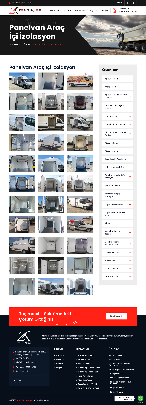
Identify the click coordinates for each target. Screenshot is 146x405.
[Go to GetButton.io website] (140, 402)
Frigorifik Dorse (111, 143)
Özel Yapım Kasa (112, 252)
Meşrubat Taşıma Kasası (113, 232)
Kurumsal (54, 10)
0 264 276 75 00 (23, 358)
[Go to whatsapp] (140, 398)
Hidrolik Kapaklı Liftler (114, 167)
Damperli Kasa (111, 116)
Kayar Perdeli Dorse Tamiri (89, 388)
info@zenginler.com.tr (21, 3)
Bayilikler (94, 10)
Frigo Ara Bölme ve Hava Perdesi (116, 133)
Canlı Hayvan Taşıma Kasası (114, 107)
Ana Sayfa (14, 44)
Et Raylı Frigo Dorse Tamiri (89, 368)
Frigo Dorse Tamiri (85, 376)
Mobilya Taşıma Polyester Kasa (112, 243)
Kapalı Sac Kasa (112, 185)
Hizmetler (79, 10)
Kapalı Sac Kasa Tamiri (87, 384)
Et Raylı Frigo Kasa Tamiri (88, 372)
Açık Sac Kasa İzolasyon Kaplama (116, 96)
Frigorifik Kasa (111, 151)
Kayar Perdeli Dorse (114, 204)
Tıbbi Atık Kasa (111, 276)
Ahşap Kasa (110, 87)
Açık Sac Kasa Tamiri (86, 355)
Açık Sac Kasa (111, 79)
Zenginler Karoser (24, 400)
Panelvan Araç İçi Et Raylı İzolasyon (116, 176)
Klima (107, 223)
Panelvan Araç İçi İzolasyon (112, 195)
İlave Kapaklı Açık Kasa (115, 159)
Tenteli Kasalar (112, 268)
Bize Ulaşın (115, 316)
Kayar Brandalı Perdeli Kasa (115, 213)
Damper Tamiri (84, 364)
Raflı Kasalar (110, 260)
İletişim (105, 10)
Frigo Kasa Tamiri (85, 380)
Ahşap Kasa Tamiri (85, 359)
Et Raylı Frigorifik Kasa (115, 124)
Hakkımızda (60, 359)
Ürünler (66, 10)
